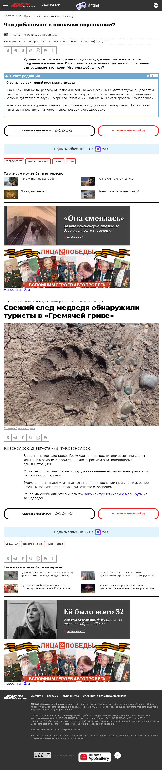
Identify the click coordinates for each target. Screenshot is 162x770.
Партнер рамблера (64, 755)
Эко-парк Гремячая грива (19, 428)
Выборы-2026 (71, 696)
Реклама (52, 696)
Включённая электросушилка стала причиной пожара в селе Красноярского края (126, 587)
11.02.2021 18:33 (12, 16)
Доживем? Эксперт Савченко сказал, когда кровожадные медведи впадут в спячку (47, 574)
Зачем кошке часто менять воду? (118, 191)
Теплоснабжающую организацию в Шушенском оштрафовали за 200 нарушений (126, 574)
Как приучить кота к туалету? (116, 178)
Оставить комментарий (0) (128, 130)
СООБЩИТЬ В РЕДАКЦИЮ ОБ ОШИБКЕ (104, 696)
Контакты (37, 696)
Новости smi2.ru (17, 290)
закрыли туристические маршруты (113, 494)
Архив (22, 41)
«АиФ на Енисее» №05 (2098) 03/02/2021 (84, 41)
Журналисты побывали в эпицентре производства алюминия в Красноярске (45, 587)
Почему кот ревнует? (34, 191)
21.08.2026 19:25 (13, 301)
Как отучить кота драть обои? (39, 178)
